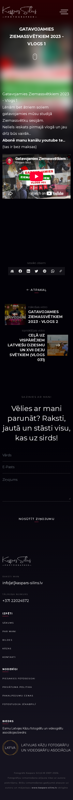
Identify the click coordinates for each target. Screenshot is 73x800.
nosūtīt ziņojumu (36, 519)
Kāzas (6, 648)
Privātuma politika (17, 687)
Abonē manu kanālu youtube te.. (33, 140)
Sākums (8, 623)
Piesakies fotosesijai (18, 678)
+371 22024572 (15, 600)
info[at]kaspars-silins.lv (22, 583)
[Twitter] (36, 271)
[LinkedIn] (28, 271)
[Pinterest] (45, 271)
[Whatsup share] (53, 271)
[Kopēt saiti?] (61, 271)
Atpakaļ (38, 290)
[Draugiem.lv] (12, 271)
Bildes (7, 640)
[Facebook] (20, 271)
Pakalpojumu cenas (17, 695)
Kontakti (9, 657)
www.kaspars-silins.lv (44, 787)
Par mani (9, 631)
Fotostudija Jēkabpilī (19, 704)
